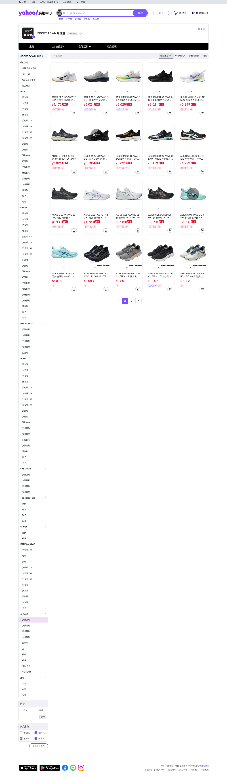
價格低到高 (180, 55)
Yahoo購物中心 (35, 13)
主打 (31, 46)
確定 (43, 717)
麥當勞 (95, 19)
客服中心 (149, 769)
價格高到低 (194, 55)
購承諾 (201, 28)
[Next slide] (76, 76)
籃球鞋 (78, 19)
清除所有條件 (39, 745)
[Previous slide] (53, 76)
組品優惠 (112, 46)
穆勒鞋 (87, 19)
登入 (161, 13)
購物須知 (172, 769)
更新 (206, 765)
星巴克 (69, 19)
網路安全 (183, 769)
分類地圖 (205, 769)
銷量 (205, 55)
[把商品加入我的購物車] (74, 113)
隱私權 (194, 769)
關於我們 (160, 769)
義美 (61, 19)
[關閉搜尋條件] (64, 13)
